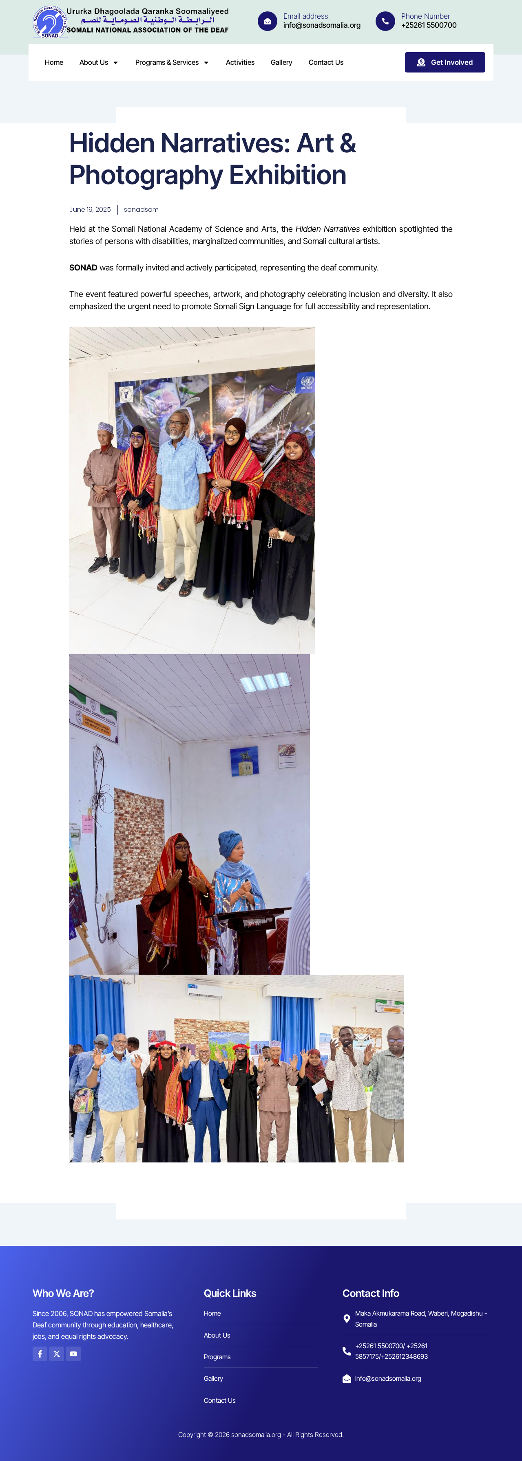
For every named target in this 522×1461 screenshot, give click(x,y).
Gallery (281, 62)
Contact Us (326, 62)
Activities (240, 62)
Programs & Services (167, 62)
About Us (94, 62)
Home (54, 62)
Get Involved (452, 62)
